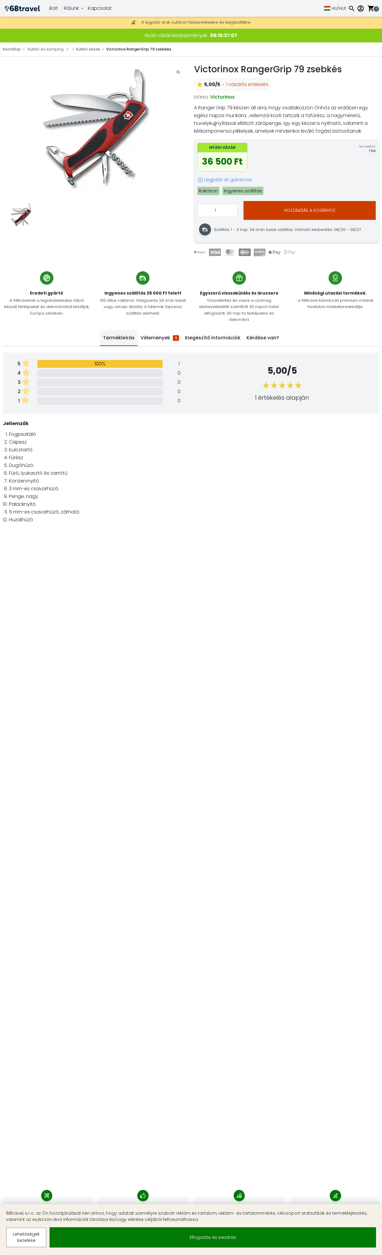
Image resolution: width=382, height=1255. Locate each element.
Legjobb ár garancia (228, 179)
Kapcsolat (100, 8)
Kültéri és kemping (46, 49)
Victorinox (222, 97)
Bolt (53, 8)
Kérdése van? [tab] (263, 337)
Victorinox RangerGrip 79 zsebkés (138, 49)
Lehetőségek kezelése (26, 1237)
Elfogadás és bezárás (213, 1237)
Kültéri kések (88, 49)
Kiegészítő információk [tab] (213, 337)
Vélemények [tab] (159, 337)
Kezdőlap (12, 49)
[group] (95, 130)
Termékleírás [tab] (119, 337)
